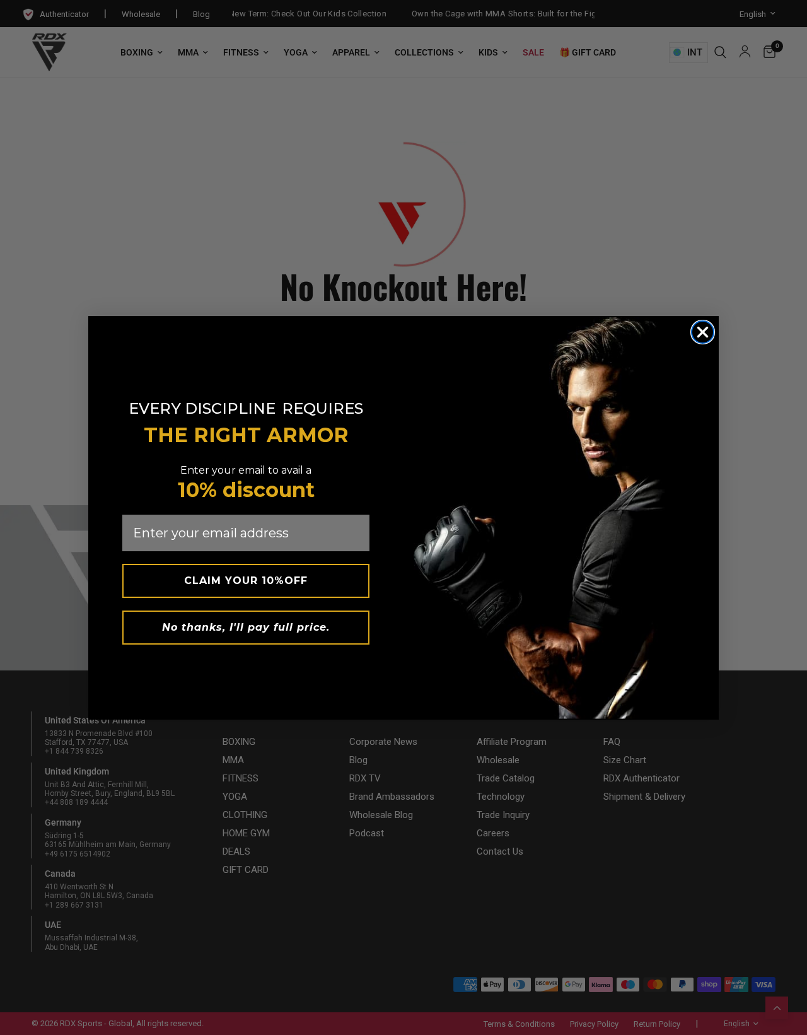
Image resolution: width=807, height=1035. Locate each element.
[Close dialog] (703, 332)
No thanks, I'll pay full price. (246, 627)
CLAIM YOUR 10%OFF (246, 581)
